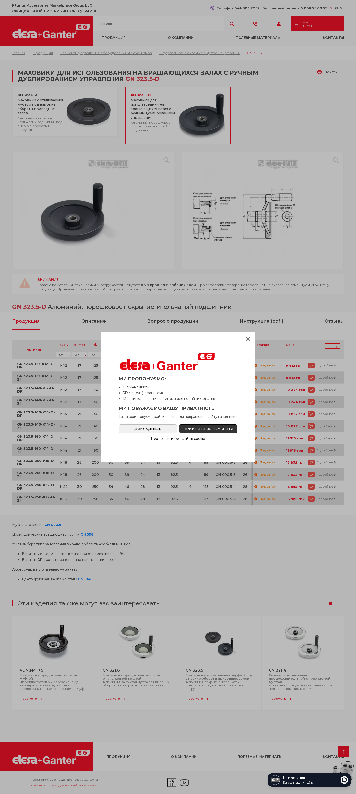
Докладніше (147, 429)
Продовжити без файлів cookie (178, 439)
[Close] (248, 339)
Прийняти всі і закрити (208, 429)
